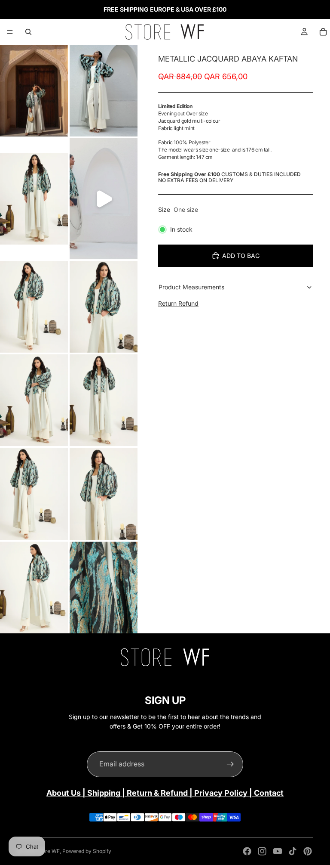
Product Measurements (191, 287)
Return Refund (178, 303)
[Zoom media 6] (104, 307)
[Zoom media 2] (104, 90)
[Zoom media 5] (34, 307)
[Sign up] (230, 764)
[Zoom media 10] (104, 493)
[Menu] (10, 32)
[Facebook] (247, 851)
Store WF (48, 851)
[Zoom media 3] (34, 198)
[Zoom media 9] (34, 493)
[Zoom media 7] (34, 400)
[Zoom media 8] (104, 400)
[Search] (28, 31)
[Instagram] (262, 851)
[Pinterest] (307, 851)
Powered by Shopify (86, 851)
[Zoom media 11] (34, 587)
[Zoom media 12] (104, 587)
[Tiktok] (292, 851)
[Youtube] (277, 851)
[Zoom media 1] (34, 90)
